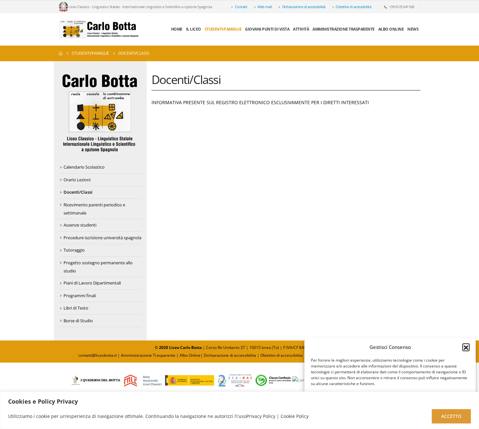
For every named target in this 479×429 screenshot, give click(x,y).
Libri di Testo (76, 308)
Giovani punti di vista (267, 29)
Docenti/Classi (78, 192)
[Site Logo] (99, 29)
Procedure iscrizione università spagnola (102, 238)
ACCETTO (451, 416)
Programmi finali (80, 295)
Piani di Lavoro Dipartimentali (92, 283)
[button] (466, 347)
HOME (176, 29)
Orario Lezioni (77, 180)
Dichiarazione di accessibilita (230, 355)
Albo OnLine (391, 29)
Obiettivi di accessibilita (281, 355)
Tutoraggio (74, 250)
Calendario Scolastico (84, 167)
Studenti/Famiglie (223, 29)
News (412, 29)
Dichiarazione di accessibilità (304, 6)
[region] (239, 410)
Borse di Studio (78, 321)
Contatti (241, 6)
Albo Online (190, 355)
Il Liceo (193, 29)
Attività (301, 29)
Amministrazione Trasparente (343, 29)
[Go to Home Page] (61, 53)
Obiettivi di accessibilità (353, 6)
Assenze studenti (80, 225)
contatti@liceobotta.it (97, 355)
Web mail (264, 6)
